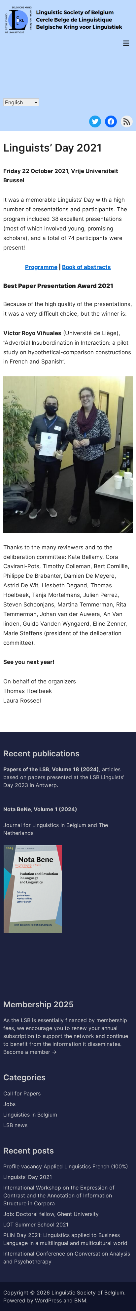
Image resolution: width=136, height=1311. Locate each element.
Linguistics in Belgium (30, 1114)
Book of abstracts (86, 267)
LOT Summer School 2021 (35, 1224)
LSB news (15, 1125)
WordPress (48, 1300)
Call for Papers (22, 1093)
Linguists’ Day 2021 (27, 1177)
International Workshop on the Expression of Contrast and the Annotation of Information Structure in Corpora (59, 1195)
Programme (41, 267)
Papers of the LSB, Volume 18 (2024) (51, 769)
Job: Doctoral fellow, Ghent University (51, 1214)
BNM (80, 1300)
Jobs (9, 1104)
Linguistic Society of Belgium (87, 1292)
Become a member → (30, 1052)
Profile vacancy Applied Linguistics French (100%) (65, 1166)
